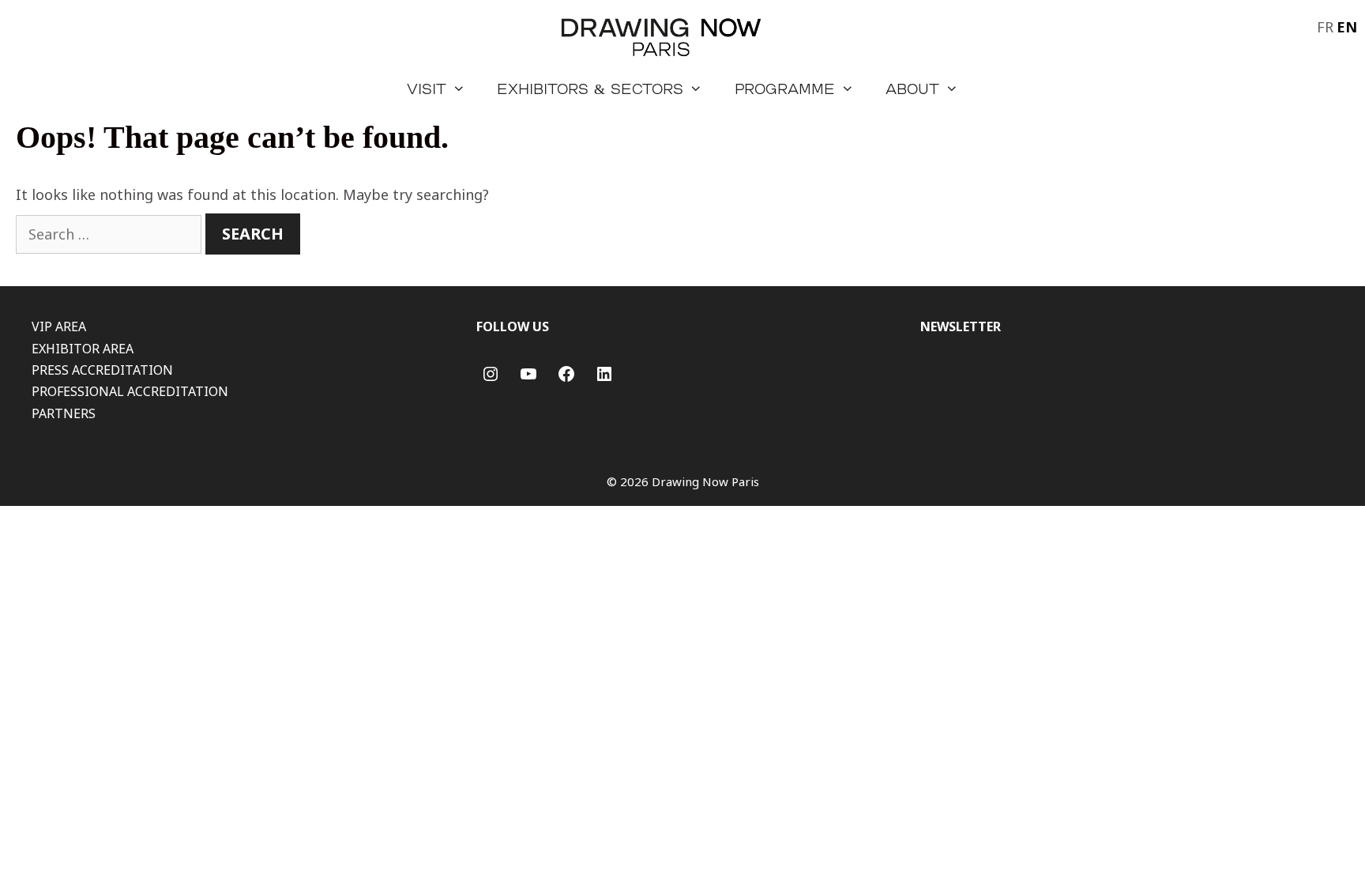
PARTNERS (64, 413)
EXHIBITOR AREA (82, 348)
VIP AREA (59, 326)
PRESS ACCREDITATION (102, 370)
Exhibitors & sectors (590, 88)
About (912, 88)
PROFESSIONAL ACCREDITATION (130, 391)
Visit (426, 88)
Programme (785, 88)
